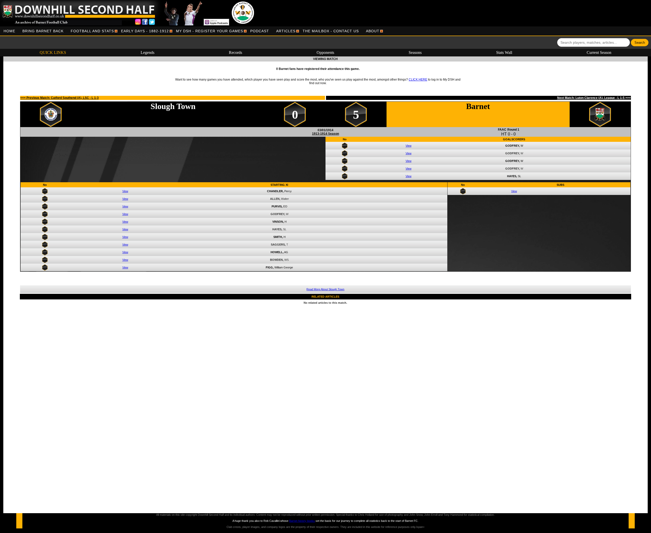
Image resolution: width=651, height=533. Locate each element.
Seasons (415, 52)
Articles (285, 31)
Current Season (599, 52)
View (408, 145)
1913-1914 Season (325, 133)
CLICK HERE (418, 79)
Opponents (325, 52)
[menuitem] (9, 31)
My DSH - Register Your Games (209, 31)
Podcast (259, 31)
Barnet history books (302, 520)
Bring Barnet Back (43, 31)
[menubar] (191, 31)
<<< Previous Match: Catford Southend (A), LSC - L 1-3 (59, 98)
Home (9, 31)
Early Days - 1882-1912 (145, 31)
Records (235, 52)
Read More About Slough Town (325, 289)
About (372, 31)
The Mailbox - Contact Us (331, 31)
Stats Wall (504, 52)
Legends (147, 52)
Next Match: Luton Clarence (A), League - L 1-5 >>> (594, 98)
